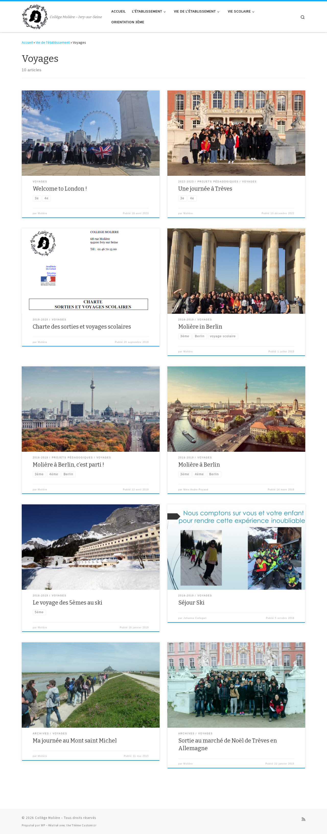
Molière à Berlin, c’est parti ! (68, 464)
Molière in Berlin (200, 326)
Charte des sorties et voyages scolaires (82, 326)
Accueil (27, 42)
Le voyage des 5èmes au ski (67, 602)
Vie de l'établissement (53, 42)
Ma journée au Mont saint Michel (75, 740)
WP (43, 825)
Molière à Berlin (199, 464)
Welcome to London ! (60, 189)
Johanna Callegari (195, 618)
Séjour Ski (191, 602)
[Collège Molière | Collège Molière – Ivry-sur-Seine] (35, 16)
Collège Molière (47, 818)
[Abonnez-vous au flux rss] (303, 819)
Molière (42, 213)
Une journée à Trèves (205, 189)
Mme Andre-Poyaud (195, 489)
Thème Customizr (84, 825)
